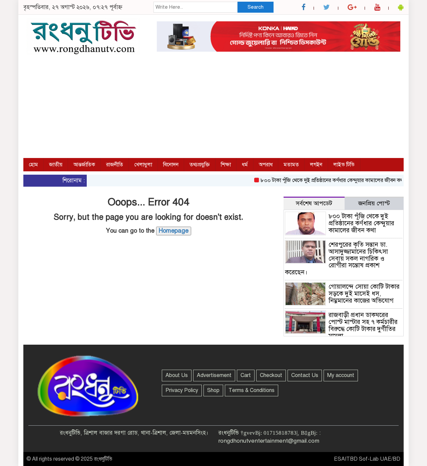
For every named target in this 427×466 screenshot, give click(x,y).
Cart (246, 375)
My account (340, 375)
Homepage (173, 230)
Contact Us (304, 375)
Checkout (271, 375)
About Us (176, 375)
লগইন (316, 164)
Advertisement (214, 375)
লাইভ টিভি (344, 164)
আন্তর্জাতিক (84, 164)
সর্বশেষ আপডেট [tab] (314, 203)
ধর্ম (245, 164)
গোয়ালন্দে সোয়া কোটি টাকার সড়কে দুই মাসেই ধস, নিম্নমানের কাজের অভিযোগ (364, 293)
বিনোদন (170, 164)
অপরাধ (266, 164)
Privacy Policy (181, 390)
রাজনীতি (114, 164)
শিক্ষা (226, 164)
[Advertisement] (213, 108)
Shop (213, 390)
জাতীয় (55, 164)
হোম (33, 164)
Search (256, 7)
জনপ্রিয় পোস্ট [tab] (374, 203)
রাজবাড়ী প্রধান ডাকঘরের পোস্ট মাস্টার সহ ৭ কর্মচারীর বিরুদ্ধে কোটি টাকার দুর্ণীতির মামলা (363, 325)
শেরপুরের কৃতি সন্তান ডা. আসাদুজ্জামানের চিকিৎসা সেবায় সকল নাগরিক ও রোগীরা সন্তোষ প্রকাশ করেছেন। (336, 258)
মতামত (291, 164)
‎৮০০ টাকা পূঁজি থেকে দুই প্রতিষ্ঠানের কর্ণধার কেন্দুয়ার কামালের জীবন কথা (327, 180)
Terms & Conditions (252, 390)
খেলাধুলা (143, 164)
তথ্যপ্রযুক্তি (199, 164)
